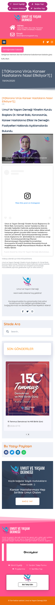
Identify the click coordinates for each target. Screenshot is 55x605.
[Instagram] (52, 42)
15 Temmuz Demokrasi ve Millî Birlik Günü (25, 421)
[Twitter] (48, 42)
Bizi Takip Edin (27, 585)
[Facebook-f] (43, 42)
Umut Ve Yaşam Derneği (28, 252)
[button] (4, 42)
